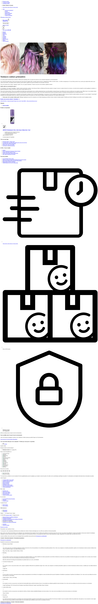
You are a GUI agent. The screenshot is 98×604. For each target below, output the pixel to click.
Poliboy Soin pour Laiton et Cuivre (9, 152)
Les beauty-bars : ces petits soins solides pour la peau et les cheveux (15, 142)
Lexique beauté (5, 500)
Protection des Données (7, 518)
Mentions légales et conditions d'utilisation (10, 517)
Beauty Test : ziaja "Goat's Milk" (9, 144)
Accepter (2, 538)
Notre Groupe (5, 504)
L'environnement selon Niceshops (9, 498)
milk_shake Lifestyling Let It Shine (9, 154)
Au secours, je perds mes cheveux (9, 145)
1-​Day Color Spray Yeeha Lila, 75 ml (16, 130)
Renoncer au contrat (4, 527)
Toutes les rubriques (8, 15)
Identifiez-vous (5, 21)
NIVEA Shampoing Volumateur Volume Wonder (11, 151)
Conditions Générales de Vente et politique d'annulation (13, 519)
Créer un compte (6, 25)
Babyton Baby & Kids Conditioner (9, 161)
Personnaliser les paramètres (19, 538)
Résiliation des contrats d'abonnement (9, 522)
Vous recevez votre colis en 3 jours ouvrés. (10, 7)
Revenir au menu (6, 1)
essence (4, 150)
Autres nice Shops (6, 525)
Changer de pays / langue (10, 513)
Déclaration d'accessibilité (7, 520)
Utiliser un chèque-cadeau (7, 494)
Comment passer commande (8, 480)
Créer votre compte (6, 491)
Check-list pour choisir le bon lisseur (9, 143)
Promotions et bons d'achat (7, 484)
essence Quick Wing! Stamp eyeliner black (10, 153)
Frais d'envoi (7, 12)
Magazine (4, 499)
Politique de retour (6, 483)
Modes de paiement (8, 13)
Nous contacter (7, 14)
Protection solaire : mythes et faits (9, 141)
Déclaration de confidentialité (41, 536)
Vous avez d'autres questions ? (8, 485)
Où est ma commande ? (9, 10)
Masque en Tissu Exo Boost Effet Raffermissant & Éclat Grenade (14, 159)
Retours (6, 11)
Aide (3, 9)
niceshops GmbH (9, 515)
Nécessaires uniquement (9, 538)
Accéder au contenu (6, 2)
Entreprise (4, 524)
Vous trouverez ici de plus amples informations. (8, 439)
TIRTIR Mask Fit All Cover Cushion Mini (10, 162)
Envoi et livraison (6, 482)
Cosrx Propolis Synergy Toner (8, 158)
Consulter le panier (6, 3)
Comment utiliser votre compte (8, 479)
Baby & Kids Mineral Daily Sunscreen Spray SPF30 (12, 160)
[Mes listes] (4, 26)
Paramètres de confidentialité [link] (8, 521)
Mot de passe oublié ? (6, 492)
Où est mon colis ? (6, 493)
